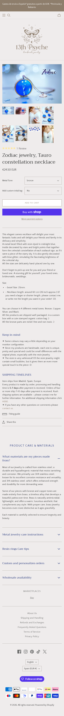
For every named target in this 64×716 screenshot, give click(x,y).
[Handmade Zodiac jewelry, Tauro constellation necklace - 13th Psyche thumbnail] (8, 110)
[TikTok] (38, 651)
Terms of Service (32, 631)
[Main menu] (3, 15)
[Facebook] (19, 651)
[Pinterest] (32, 651)
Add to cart (32, 203)
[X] (45, 651)
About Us (32, 613)
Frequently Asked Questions (32, 627)
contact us (7, 408)
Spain (30, 668)
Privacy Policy (32, 636)
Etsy (32, 598)
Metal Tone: (7, 180)
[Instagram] (25, 651)
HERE (5, 401)
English (30, 662)
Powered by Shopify (44, 705)
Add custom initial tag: (12, 191)
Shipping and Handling (32, 618)
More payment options (32, 219)
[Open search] (8, 15)
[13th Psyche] (32, 39)
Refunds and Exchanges (32, 622)
